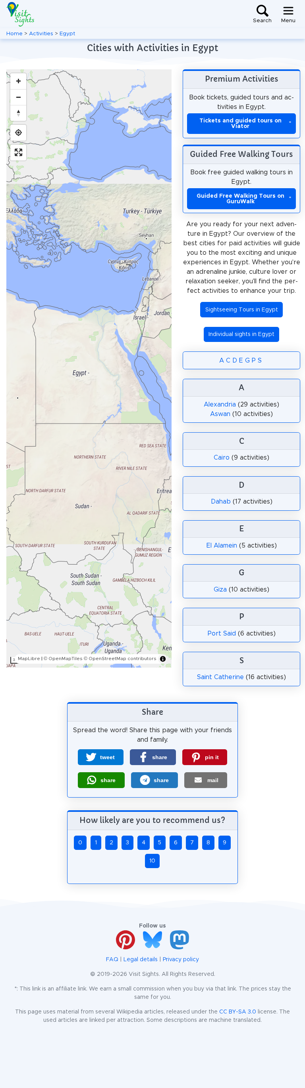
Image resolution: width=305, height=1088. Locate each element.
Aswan (220, 414)
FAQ (112, 959)
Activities (41, 33)
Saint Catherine (220, 677)
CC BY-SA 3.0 (237, 1012)
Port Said (222, 633)
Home (14, 33)
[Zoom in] (18, 81)
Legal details (141, 959)
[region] (89, 368)
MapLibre (29, 658)
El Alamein (222, 545)
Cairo (222, 457)
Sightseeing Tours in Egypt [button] (241, 310)
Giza (220, 589)
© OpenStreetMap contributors (120, 658)
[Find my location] (18, 133)
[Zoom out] (18, 97)
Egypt (67, 33)
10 (152, 861)
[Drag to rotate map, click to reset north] (18, 113)
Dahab (221, 501)
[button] (101, 757)
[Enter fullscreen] (18, 152)
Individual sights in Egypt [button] (241, 334)
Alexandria (220, 404)
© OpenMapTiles (63, 658)
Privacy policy (181, 959)
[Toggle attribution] (163, 659)
